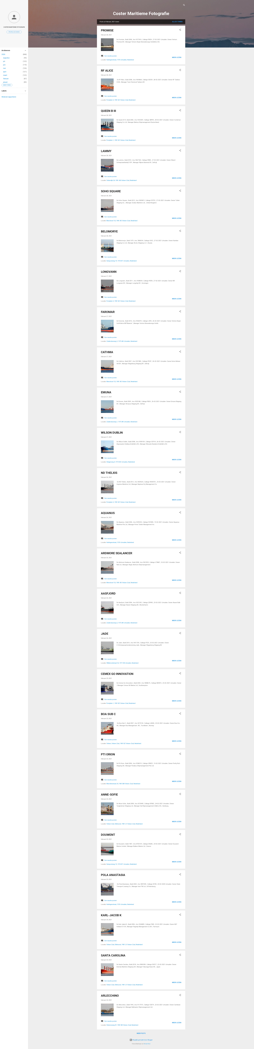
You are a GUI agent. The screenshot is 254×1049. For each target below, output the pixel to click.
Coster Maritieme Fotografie (141, 13)
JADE (104, 633)
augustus (6, 58)
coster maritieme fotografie (14, 27)
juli (4, 61)
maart (5, 75)
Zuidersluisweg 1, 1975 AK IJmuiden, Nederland (121, 422)
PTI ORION (108, 754)
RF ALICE (107, 70)
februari (6, 79)
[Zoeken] (184, 5)
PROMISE (107, 30)
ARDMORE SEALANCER (116, 553)
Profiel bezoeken (14, 32)
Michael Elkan (147, 1043)
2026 (3, 54)
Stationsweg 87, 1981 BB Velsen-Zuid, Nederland (122, 1025)
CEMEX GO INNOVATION (117, 674)
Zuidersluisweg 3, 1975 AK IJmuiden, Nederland (121, 341)
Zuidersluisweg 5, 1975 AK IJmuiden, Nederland (121, 623)
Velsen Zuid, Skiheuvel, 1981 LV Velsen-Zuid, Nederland (124, 824)
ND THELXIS (109, 473)
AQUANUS (108, 513)
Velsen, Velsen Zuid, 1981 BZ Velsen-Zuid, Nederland (123, 743)
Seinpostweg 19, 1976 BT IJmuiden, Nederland (121, 261)
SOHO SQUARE (111, 191)
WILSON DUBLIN (112, 432)
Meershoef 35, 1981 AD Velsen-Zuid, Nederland (121, 221)
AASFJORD (108, 593)
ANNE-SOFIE (109, 794)
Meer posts (141, 1033)
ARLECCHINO (110, 995)
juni (4, 65)
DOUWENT (108, 834)
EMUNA (106, 392)
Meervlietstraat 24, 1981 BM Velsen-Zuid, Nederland (123, 784)
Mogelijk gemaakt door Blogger (142, 1040)
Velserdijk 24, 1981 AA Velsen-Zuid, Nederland (121, 180)
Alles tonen (177, 22)
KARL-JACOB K (111, 915)
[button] (180, 30)
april (4, 72)
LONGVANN (108, 271)
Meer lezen (176, 57)
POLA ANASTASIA (113, 875)
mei (4, 68)
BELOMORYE (109, 231)
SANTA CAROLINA (113, 955)
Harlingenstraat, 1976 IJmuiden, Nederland (120, 60)
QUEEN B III (108, 111)
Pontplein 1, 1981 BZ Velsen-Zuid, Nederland (120, 140)
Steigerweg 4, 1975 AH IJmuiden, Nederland (120, 462)
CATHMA (107, 352)
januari (5, 82)
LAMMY (106, 151)
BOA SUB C (108, 714)
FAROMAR (108, 312)
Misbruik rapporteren (9, 97)
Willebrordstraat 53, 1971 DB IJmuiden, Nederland (122, 663)
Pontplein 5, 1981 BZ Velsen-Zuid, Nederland (120, 100)
